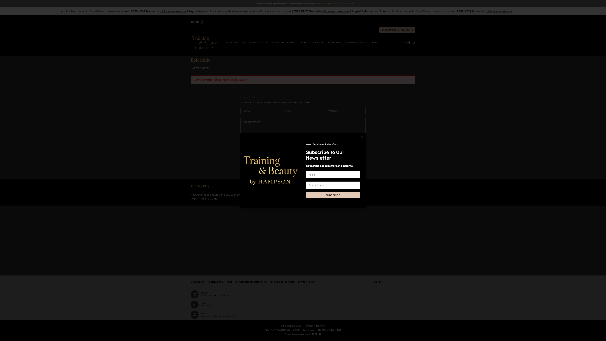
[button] (362, 137)
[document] (303, 170)
